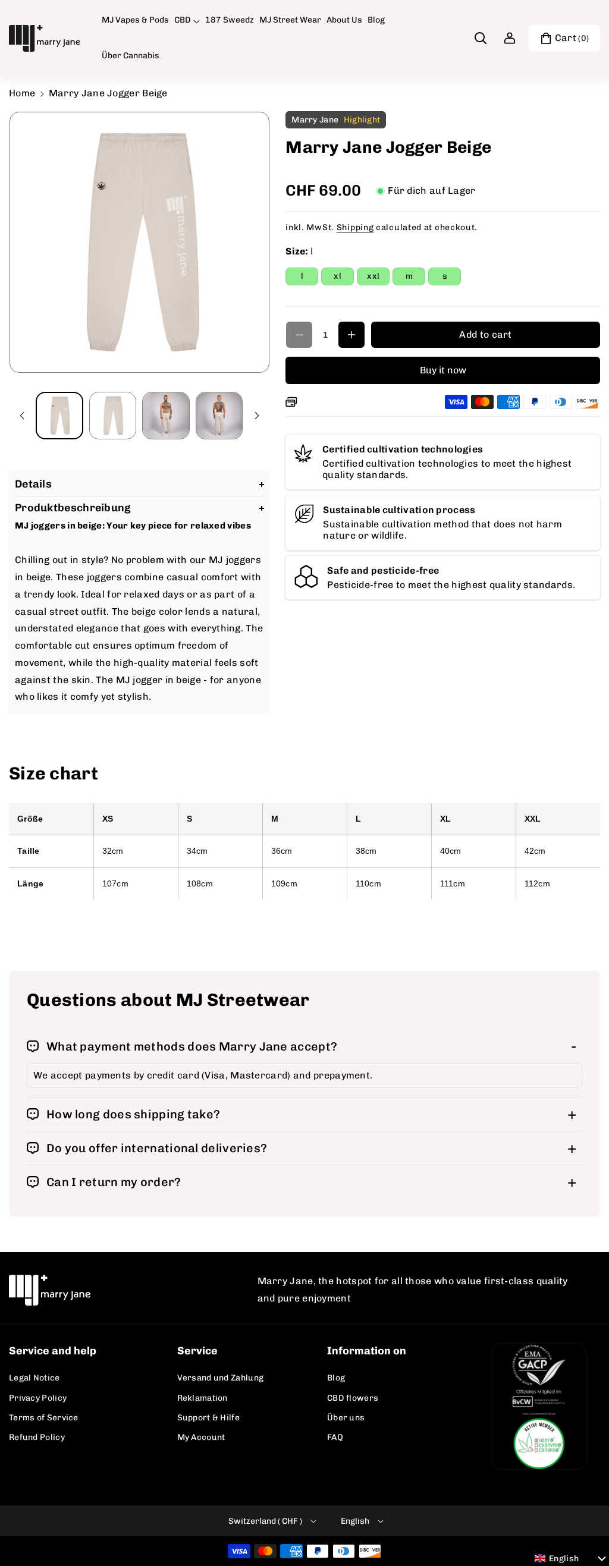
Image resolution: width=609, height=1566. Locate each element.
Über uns (346, 1418)
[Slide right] (257, 415)
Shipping (355, 227)
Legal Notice (34, 1378)
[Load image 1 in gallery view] (59, 415)
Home (22, 93)
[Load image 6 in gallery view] (113, 415)
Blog (336, 1378)
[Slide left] (22, 415)
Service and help (52, 1350)
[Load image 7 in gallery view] (166, 415)
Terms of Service (44, 1418)
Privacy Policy (38, 1398)
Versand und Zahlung (220, 1378)
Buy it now (443, 370)
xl (344, 278)
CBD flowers (352, 1398)
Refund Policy (37, 1437)
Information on (366, 1350)
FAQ (335, 1437)
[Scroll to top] (583, 1528)
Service (197, 1350)
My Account (201, 1437)
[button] (187, 20)
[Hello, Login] (510, 38)
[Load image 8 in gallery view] (219, 415)
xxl (378, 278)
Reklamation (202, 1398)
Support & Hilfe (208, 1418)
